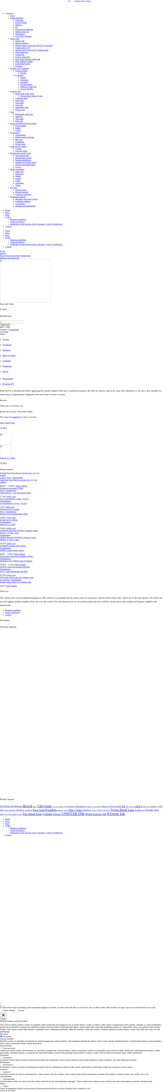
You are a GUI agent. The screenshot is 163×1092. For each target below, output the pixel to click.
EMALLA (105, 807)
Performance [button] (5, 1062)
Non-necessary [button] (6, 1046)
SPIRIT (156, 810)
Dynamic (89, 807)
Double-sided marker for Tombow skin (15, 582)
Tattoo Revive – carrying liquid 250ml (15, 493)
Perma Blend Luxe (122, 810)
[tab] (8, 378)
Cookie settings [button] (9, 1010)
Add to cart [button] (11, 496)
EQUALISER (115, 806)
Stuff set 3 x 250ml (7, 458)
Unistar (47, 814)
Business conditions (18, 219)
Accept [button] (21, 1010)
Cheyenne (45, 806)
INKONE (12, 810)
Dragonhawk (80, 806)
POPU (144, 810)
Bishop (35, 806)
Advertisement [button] (6, 1076)
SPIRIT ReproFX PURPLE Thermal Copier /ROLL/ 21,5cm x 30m (18, 538)
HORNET (153, 807)
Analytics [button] (4, 1069)
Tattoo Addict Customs (15, 814)
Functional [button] (4, 1055)
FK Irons (131, 807)
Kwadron (51, 810)
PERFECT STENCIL (103, 810)
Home (7, 210)
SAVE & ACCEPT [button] (8, 1091)
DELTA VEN (62, 807)
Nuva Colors (75, 810)
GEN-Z (138, 806)
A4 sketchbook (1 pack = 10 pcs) (13, 503)
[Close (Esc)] (1, 1003)
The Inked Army (33, 814)
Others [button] (2, 1084)
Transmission (25, 256)
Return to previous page (9, 258)
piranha (138, 810)
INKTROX (20, 810)
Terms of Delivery (17, 222)
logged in (16, 417)
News (7, 213)
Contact (8, 226)
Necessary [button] (4, 1034)
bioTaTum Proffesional (11, 806)
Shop (7, 215)
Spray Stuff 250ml (7, 423)
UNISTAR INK (73, 814)
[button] (2, 251)
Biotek (27, 806)
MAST (66, 810)
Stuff (6, 332)
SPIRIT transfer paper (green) (12, 550)
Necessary (7, 1036)
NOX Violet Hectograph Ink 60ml (14, 571)
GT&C (8, 217)
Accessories (15, 256)
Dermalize (70, 807)
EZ (123, 806)
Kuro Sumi (39, 810)
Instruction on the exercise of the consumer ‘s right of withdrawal (36, 224)
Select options (21, 486)
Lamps (2, 478)
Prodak (149, 810)
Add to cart (5, 325)
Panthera (87, 810)
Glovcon (146, 807)
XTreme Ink (116, 814)
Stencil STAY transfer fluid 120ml (13, 514)
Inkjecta (6, 810)
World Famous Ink (95, 814)
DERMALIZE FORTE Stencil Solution (16, 561)
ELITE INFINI (96, 806)
